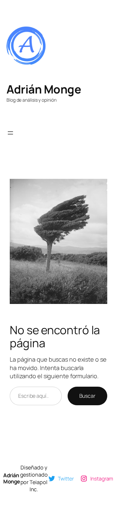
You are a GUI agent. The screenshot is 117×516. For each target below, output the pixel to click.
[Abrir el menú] (10, 133)
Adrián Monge (43, 89)
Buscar (87, 395)
